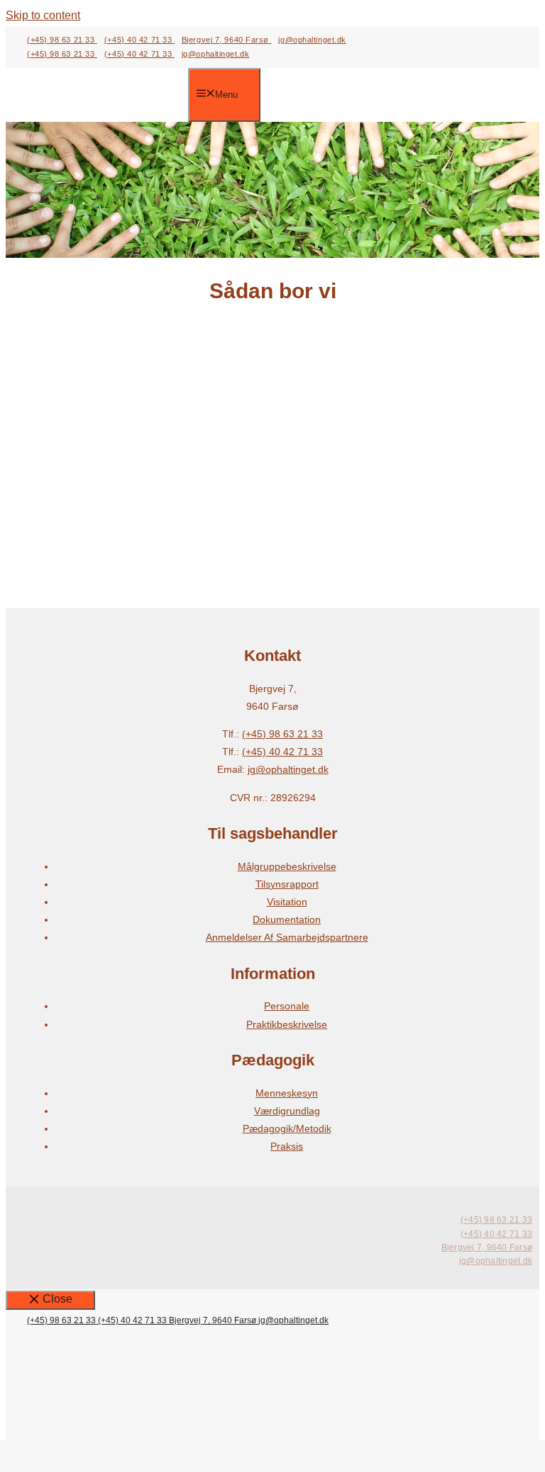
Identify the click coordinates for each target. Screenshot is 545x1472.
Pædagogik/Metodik (287, 1128)
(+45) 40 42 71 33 (139, 39)
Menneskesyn (286, 1093)
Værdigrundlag (287, 1110)
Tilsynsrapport (287, 884)
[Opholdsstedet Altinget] (107, 95)
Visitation (287, 901)
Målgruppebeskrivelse (287, 866)
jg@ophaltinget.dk (312, 39)
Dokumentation (287, 919)
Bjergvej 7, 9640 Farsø (227, 39)
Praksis (286, 1146)
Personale (286, 1006)
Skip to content (43, 15)
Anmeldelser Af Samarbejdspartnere (287, 937)
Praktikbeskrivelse (286, 1024)
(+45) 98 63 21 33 (62, 39)
